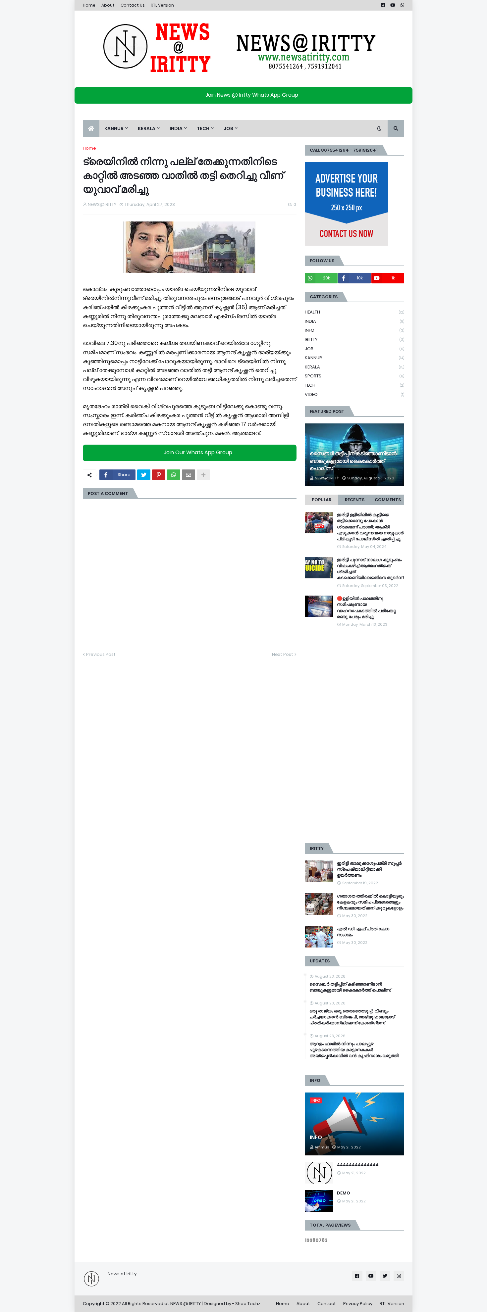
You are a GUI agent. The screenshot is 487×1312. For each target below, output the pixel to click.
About (108, 5)
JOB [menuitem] (228, 128)
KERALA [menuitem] (146, 128)
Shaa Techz (247, 1303)
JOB (354, 349)
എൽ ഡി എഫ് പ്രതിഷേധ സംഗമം (363, 932)
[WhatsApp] (173, 474)
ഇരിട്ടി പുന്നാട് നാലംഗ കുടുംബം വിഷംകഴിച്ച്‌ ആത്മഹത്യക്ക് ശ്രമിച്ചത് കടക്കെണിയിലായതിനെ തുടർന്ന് (370, 569)
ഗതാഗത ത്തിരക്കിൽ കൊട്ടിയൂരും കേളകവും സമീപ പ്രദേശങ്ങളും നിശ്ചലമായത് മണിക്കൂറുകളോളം (370, 902)
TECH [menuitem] (203, 128)
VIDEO (354, 394)
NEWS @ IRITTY (185, 1303)
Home (89, 5)
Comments (388, 500)
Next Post (282, 654)
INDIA (354, 321)
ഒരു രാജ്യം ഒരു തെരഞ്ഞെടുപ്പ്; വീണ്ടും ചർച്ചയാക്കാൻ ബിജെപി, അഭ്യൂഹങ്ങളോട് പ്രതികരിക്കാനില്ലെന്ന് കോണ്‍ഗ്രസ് (352, 1017)
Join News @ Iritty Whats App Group (251, 95)
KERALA (354, 367)
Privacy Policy (357, 1303)
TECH (354, 385)
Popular (321, 500)
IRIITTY (354, 339)
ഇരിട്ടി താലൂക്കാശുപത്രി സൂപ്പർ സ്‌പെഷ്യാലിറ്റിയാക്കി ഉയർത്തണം (369, 869)
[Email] (188, 474)
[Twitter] (143, 474)
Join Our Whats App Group (198, 452)
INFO (354, 330)
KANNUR (354, 358)
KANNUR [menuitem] (114, 128)
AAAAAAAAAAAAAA (358, 1165)
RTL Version (162, 5)
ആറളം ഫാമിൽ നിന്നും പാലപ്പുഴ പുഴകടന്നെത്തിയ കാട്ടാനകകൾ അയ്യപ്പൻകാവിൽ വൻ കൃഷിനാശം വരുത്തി (354, 1050)
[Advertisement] (354, 735)
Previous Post (101, 654)
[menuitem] (91, 128)
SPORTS (354, 376)
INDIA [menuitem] (176, 128)
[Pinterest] (158, 474)
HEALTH (354, 312)
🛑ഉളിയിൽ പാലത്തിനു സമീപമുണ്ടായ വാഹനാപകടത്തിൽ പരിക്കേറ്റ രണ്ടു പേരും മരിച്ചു (366, 608)
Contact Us (133, 5)
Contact (326, 1303)
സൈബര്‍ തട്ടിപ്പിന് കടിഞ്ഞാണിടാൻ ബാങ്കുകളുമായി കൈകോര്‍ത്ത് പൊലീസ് (353, 461)
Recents (354, 500)
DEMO (343, 1193)
